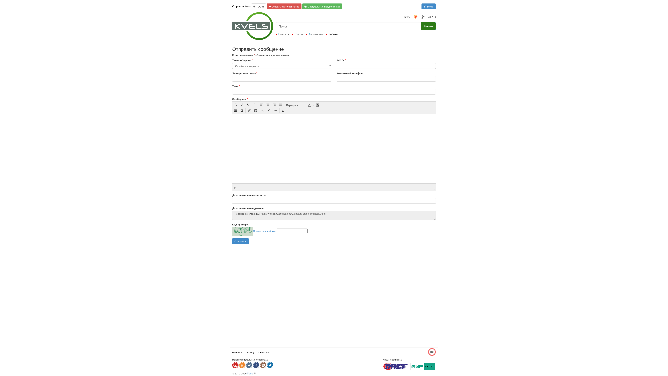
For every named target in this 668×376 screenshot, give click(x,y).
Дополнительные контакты (249, 195)
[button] (236, 105)
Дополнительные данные (248, 208)
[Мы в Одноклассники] (242, 365)
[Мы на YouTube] (235, 365)
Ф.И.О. (341, 60)
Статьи (299, 34)
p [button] (235, 187)
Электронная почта (244, 73)
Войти (430, 6)
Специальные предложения (323, 6)
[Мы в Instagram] (263, 365)
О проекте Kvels (241, 6)
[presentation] (235, 105)
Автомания (316, 34)
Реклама (237, 352)
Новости (283, 34)
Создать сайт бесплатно (285, 6)
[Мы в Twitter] (270, 365)
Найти (428, 26)
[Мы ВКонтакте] (249, 365)
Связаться (264, 352)
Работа (333, 34)
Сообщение (240, 99)
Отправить (240, 241)
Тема (236, 86)
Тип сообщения (242, 60)
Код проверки (240, 224)
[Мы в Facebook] (256, 365)
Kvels (250, 373)
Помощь (250, 352)
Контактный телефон (350, 73)
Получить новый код (264, 231)
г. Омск (259, 6)
